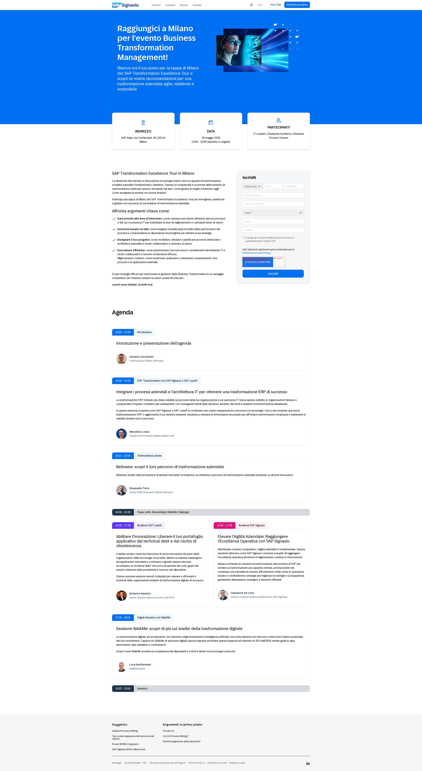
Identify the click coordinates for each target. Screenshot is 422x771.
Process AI (168, 731)
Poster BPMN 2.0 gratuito (125, 744)
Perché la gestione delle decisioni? (182, 741)
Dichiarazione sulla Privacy (256, 252)
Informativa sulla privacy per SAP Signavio (167, 763)
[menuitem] (156, 5)
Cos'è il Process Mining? (175, 736)
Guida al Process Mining (124, 731)
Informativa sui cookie (217, 763)
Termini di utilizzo (197, 763)
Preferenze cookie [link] (237, 763)
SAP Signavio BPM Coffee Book (128, 749)
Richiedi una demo (297, 4)
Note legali (116, 763)
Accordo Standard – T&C (135, 763)
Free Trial (275, 4)
